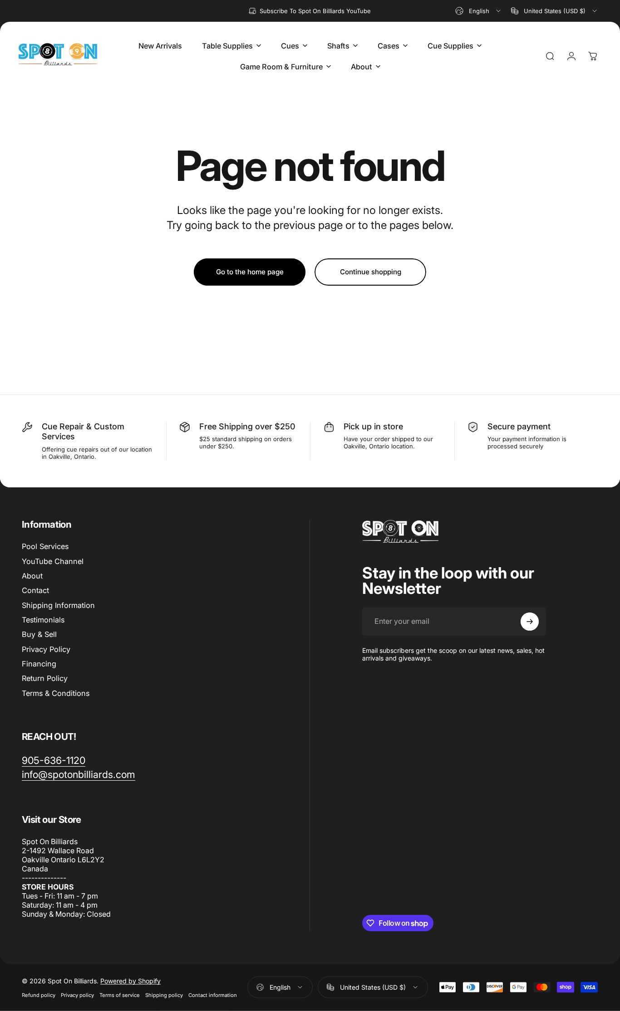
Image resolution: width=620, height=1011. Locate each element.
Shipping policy (164, 995)
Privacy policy (77, 995)
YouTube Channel (53, 561)
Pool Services (45, 546)
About (32, 575)
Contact (35, 590)
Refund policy (38, 995)
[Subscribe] (530, 621)
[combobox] (478, 11)
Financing (39, 663)
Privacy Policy (46, 649)
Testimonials (43, 619)
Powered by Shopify (130, 980)
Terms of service (119, 995)
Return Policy (45, 678)
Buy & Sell (39, 634)
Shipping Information (58, 605)
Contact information (212, 995)
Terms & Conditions (55, 693)
